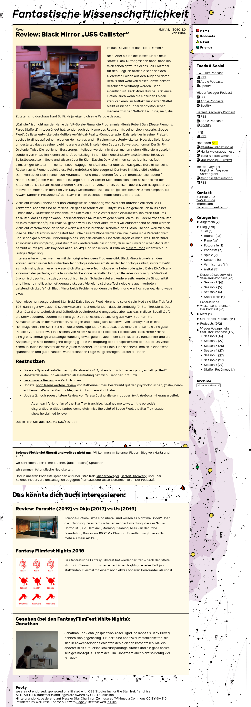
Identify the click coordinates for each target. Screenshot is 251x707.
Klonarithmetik (33, 283)
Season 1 (210, 282)
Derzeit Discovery (133, 476)
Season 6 (210, 360)
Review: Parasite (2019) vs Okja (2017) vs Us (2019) (76, 509)
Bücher (59, 463)
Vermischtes (213, 264)
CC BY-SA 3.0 (156, 698)
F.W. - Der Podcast (209, 73)
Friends (206, 47)
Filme (20, 29)
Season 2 (210, 287)
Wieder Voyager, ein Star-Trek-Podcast (214, 330)
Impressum (204, 204)
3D (206, 231)
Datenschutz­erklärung (212, 207)
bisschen (63, 332)
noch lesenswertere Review (56, 385)
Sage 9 (81, 702)
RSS (203, 77)
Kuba (182, 33)
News (204, 42)
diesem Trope (135, 248)
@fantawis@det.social (216, 147)
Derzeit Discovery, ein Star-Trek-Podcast (216, 276)
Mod (143, 139)
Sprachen (96, 463)
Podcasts (207, 36)
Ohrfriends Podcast (214, 319)
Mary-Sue (132, 317)
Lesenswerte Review (39, 380)
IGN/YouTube (67, 422)
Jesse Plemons (161, 124)
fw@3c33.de (205, 200)
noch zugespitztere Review (58, 395)
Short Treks (212, 297)
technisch (47, 311)
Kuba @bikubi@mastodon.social (223, 156)
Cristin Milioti (45, 180)
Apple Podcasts (211, 81)
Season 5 (210, 355)
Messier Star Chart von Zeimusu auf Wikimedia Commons (104, 698)
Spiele (208, 255)
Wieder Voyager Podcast (214, 92)
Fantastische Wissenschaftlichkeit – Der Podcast (117, 480)
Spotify (205, 86)
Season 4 (210, 350)
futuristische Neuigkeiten (53, 469)
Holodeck (109, 332)
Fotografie (211, 245)
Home (204, 31)
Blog (203, 227)
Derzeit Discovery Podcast (215, 112)
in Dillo (111, 702)
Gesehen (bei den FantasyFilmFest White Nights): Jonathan (73, 621)
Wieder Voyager (107, 476)
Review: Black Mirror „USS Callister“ (72, 34)
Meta (203, 314)
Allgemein (207, 222)
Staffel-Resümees (217, 370)
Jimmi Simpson (152, 190)
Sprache (210, 260)
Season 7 (210, 365)
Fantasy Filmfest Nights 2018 (50, 551)
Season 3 (210, 292)
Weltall (209, 269)
